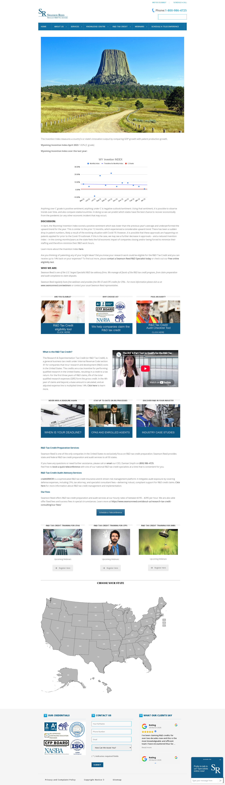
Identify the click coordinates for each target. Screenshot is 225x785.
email (109, 463)
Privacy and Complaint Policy (60, 779)
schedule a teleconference (165, 26)
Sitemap (117, 779)
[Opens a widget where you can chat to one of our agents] (207, 770)
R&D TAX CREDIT (120, 26)
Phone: (171, 10)
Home (43, 26)
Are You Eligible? (159, 2)
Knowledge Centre (95, 26)
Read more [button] (147, 747)
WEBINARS (139, 26)
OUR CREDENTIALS (59, 715)
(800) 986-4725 (146, 463)
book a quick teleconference (66, 466)
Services (75, 26)
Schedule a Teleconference (110, 512)
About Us (59, 26)
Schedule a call (180, 2)
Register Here (64, 568)
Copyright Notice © (94, 779)
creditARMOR (47, 478)
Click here (92, 385)
